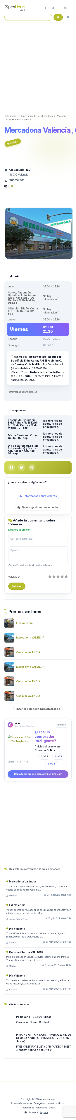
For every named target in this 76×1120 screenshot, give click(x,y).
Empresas (41, 1107)
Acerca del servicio (21, 1103)
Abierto (14, 142)
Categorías (40, 1103)
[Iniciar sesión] (52, 8)
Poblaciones (27, 1107)
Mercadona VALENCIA (30, 637)
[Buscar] (68, 17)
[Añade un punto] (45, 8)
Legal (52, 1107)
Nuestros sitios (56, 1103)
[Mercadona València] (39, 233)
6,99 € (58, 756)
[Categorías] (59, 8)
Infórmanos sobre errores (23, 392)
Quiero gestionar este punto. (40, 507)
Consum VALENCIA (28, 652)
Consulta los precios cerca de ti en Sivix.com (38, 774)
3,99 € (44, 756)
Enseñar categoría (38, 708)
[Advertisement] (38, 65)
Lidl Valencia (24, 623)
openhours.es (47, 1099)
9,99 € (51, 763)
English (44, 1112)
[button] (67, 8)
